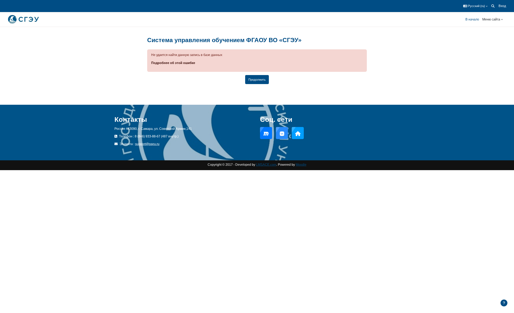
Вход (502, 6)
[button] (475, 6)
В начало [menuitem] (472, 19)
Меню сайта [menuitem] (491, 19)
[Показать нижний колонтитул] (504, 303)
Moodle (301, 164)
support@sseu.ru (147, 144)
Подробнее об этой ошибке (173, 63)
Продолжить (257, 79)
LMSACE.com (266, 164)
